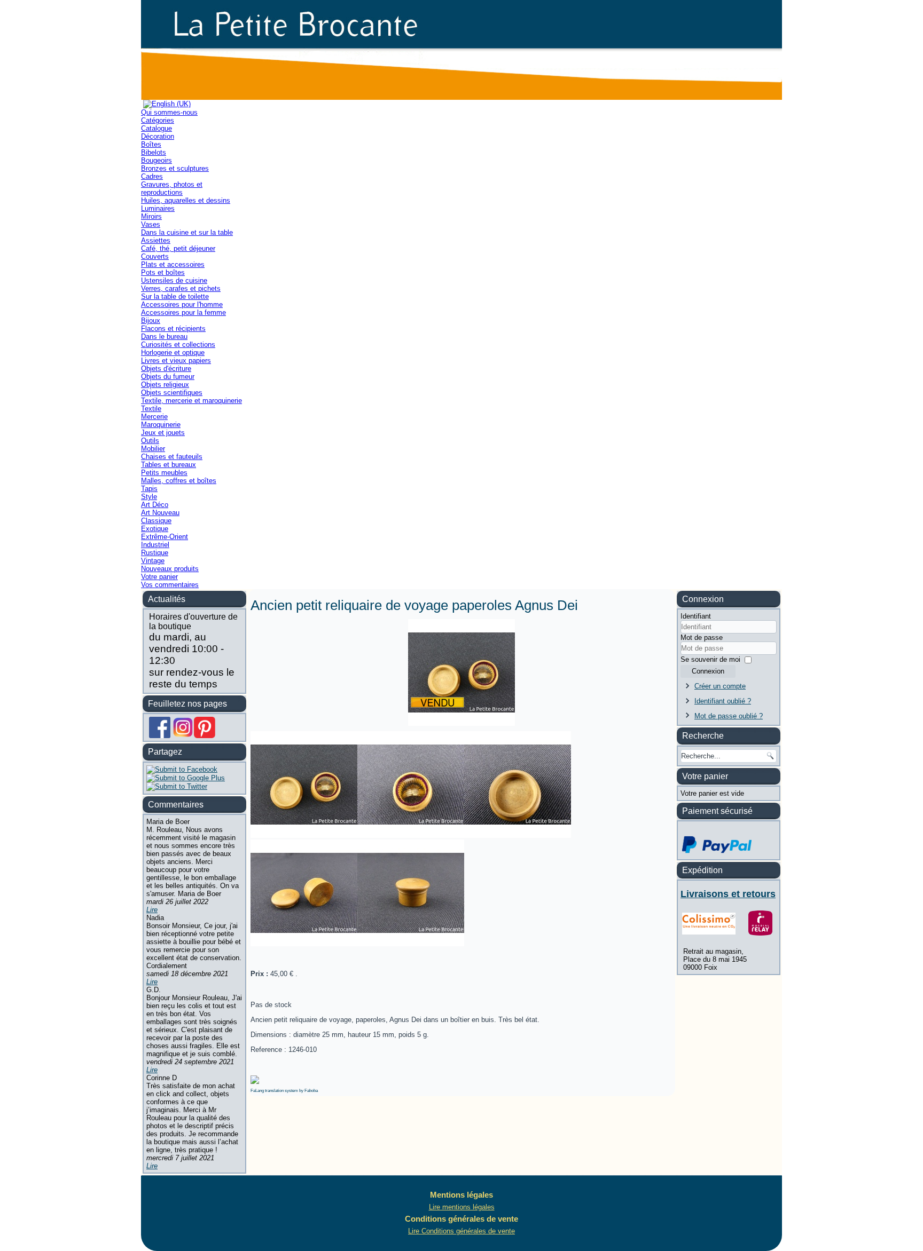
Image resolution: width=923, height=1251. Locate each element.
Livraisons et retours (728, 894)
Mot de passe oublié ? (728, 716)
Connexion (708, 671)
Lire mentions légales (462, 1207)
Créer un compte (720, 686)
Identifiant (695, 616)
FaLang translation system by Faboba (284, 1090)
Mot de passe (701, 638)
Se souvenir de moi (710, 659)
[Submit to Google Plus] (185, 778)
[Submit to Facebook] (181, 769)
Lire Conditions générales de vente (461, 1231)
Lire (152, 910)
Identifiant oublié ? (722, 701)
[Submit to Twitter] (176, 786)
